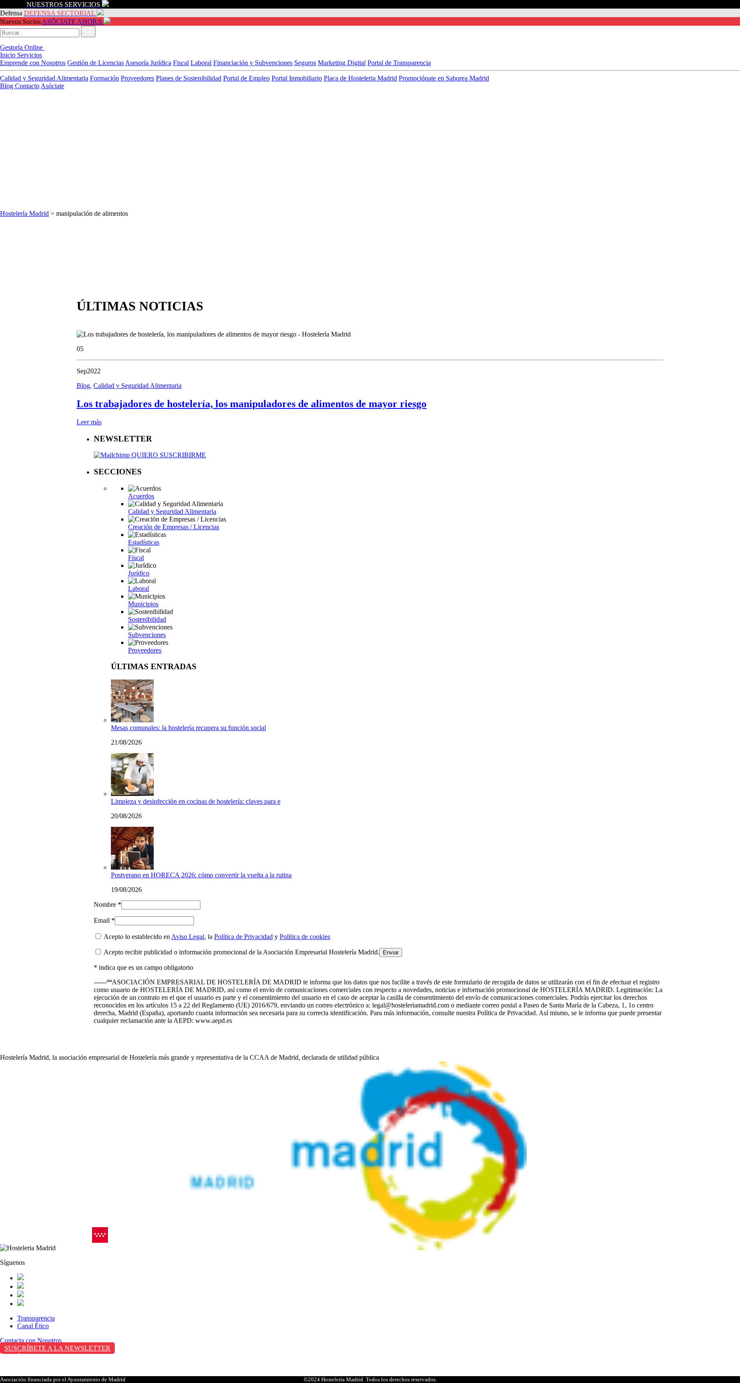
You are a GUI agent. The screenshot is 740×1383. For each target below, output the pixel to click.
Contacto (27, 85)
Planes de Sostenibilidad (188, 78)
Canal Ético (33, 1325)
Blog (7, 85)
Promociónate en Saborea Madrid (444, 78)
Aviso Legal (187, 936)
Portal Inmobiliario (297, 78)
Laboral (201, 62)
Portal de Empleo (246, 78)
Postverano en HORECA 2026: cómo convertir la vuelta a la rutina (201, 875)
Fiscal (181, 62)
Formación (104, 78)
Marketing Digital (342, 62)
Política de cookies (305, 936)
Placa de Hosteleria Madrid (360, 78)
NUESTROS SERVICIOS (63, 4)
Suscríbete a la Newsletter (57, 1348)
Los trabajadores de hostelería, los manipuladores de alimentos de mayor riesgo (252, 403)
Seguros (305, 62)
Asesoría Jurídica (148, 62)
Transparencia (36, 1318)
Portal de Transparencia (399, 62)
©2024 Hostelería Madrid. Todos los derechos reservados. (370, 1379)
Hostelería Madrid (24, 213)
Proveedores (137, 78)
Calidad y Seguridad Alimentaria (44, 78)
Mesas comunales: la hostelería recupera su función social (188, 727)
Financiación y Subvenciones (252, 62)
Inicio (8, 55)
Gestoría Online (22, 47)
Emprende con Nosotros (33, 62)
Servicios (29, 55)
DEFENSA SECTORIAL (59, 13)
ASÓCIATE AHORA (72, 21)
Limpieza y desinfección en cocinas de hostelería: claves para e (195, 801)
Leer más (89, 422)
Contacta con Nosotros (31, 1340)
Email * (104, 920)
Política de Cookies (26, 1373)
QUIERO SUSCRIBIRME (168, 455)
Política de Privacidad (243, 936)
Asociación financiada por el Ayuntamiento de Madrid (62, 1379)
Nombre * (107, 904)
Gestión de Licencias (95, 62)
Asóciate (52, 85)
